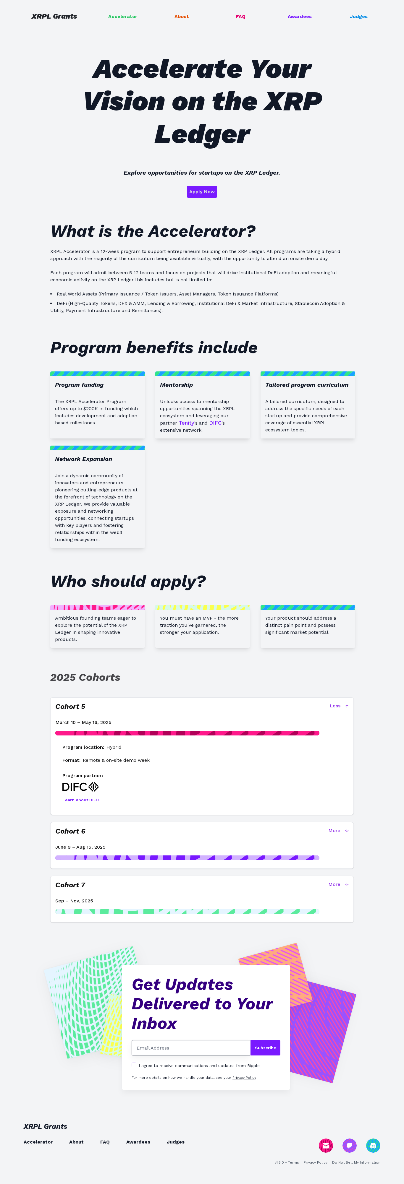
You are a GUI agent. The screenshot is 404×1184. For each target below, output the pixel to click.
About (181, 16)
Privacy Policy (244, 1078)
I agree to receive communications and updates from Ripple (199, 1065)
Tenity (186, 423)
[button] (202, 721)
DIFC (215, 423)
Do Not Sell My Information (356, 1162)
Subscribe (265, 1047)
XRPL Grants (54, 16)
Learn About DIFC (80, 800)
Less (339, 706)
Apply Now (202, 191)
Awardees (300, 16)
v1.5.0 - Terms (287, 1162)
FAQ (240, 16)
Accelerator (122, 16)
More (338, 830)
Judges (359, 16)
